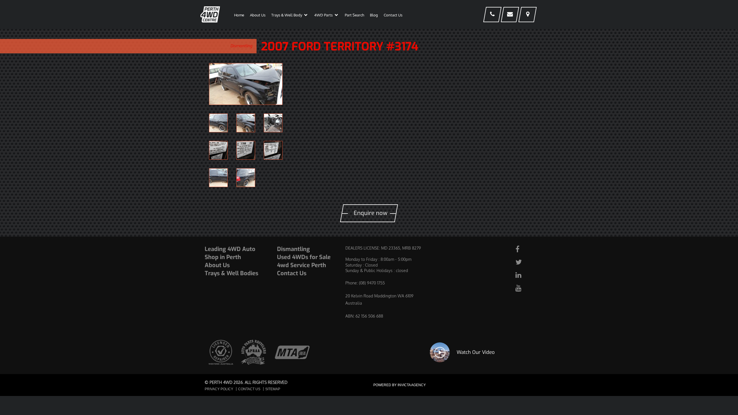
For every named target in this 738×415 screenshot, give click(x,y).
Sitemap (272, 389)
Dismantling (241, 46)
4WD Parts (323, 15)
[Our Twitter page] (523, 261)
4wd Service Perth (301, 265)
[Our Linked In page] (523, 274)
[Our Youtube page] (523, 287)
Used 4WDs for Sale (304, 257)
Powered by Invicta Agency (399, 385)
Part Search (354, 15)
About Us (258, 15)
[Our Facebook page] (523, 248)
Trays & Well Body (286, 15)
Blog (374, 15)
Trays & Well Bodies (231, 273)
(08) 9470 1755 (372, 282)
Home (239, 15)
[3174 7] (246, 84)
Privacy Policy (219, 389)
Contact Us (393, 15)
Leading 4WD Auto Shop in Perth (230, 253)
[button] (306, 16)
